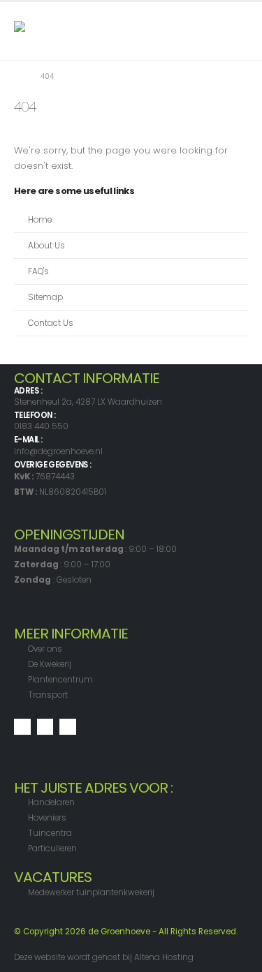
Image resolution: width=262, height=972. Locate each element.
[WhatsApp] (67, 727)
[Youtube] (45, 727)
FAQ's (38, 271)
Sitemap (45, 297)
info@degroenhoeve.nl (58, 451)
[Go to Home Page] (17, 76)
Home (40, 219)
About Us (46, 245)
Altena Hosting (164, 957)
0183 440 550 (41, 426)
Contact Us (50, 323)
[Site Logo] (42, 31)
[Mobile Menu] (235, 30)
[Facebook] (22, 727)
